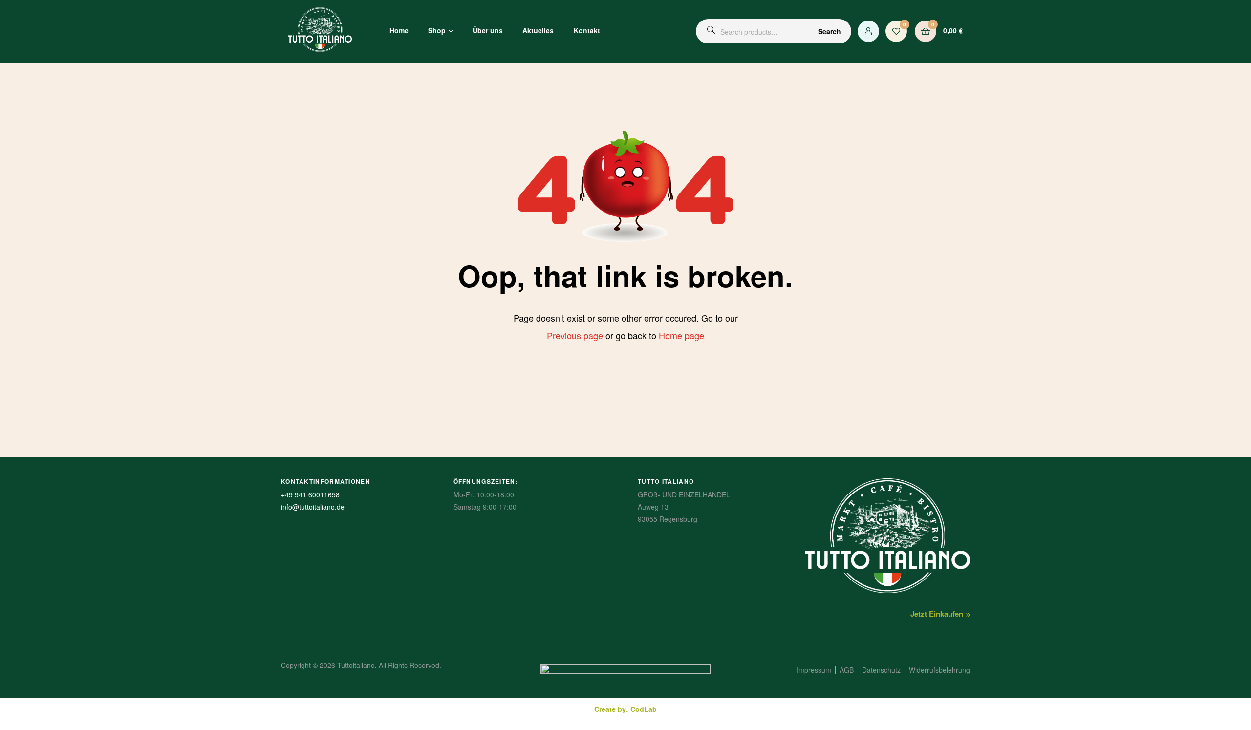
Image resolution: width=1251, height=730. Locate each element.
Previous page (575, 335)
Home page (681, 335)
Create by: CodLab (625, 709)
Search (829, 31)
